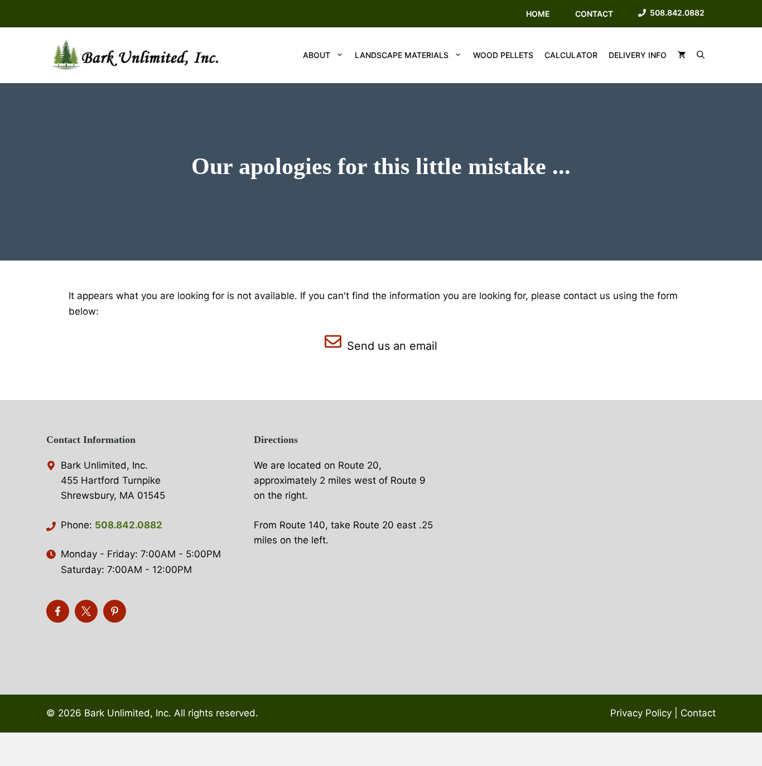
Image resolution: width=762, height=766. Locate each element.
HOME (538, 13)
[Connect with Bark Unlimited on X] (86, 611)
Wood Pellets (503, 55)
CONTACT (594, 13)
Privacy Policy (641, 713)
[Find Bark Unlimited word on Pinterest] (114, 611)
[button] (700, 55)
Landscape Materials (401, 55)
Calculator (570, 55)
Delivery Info (638, 55)
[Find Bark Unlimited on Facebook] (57, 611)
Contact (698, 713)
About (316, 55)
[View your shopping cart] (681, 55)
